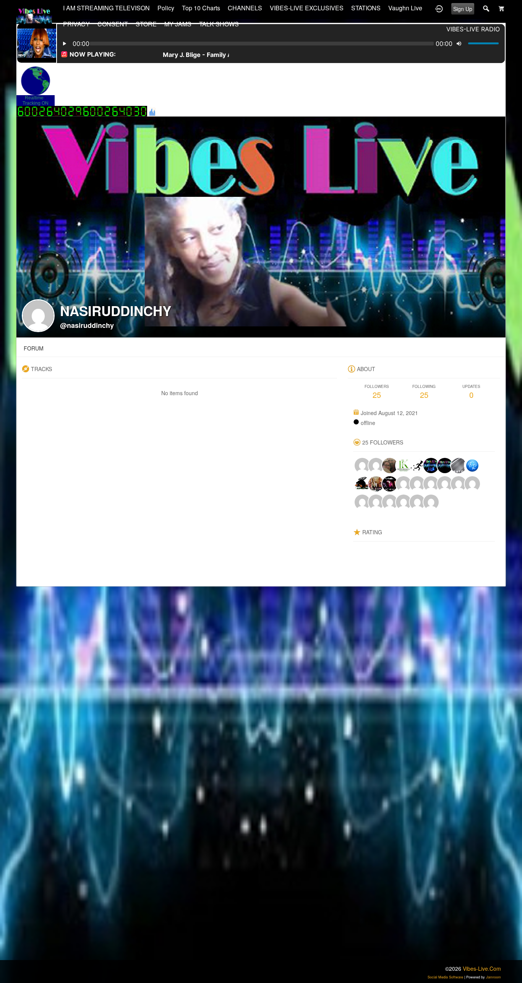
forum (34, 348)
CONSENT (112, 23)
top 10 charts (201, 7)
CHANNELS (245, 7)
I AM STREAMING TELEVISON (106, 7)
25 (377, 392)
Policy (165, 7)
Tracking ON (36, 103)
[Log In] (439, 8)
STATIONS (366, 7)
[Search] (486, 8)
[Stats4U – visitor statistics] (49, 113)
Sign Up (462, 9)
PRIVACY (76, 23)
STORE (146, 23)
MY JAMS (177, 23)
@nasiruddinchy (87, 325)
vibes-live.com (482, 968)
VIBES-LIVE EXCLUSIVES (307, 7)
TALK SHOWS (219, 23)
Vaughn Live (405, 7)
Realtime (34, 98)
